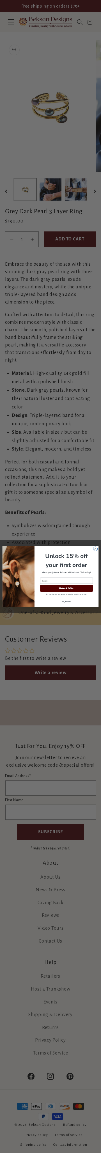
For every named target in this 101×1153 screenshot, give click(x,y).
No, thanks (67, 601)
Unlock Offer (66, 588)
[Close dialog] (95, 549)
